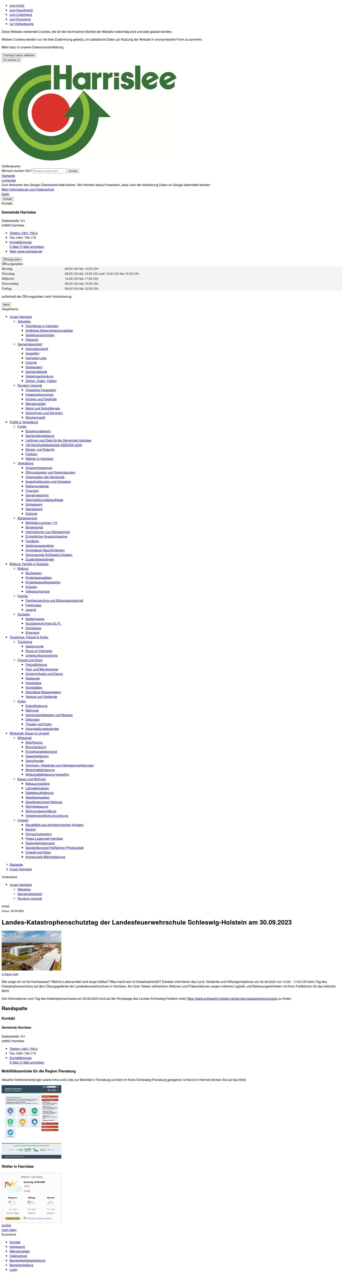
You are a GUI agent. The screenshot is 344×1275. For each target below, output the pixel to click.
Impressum (17, 1246)
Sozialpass (33, 628)
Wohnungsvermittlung (40, 811)
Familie (23, 596)
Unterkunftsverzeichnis (41, 655)
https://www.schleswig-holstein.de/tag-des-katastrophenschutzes (232, 998)
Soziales (24, 614)
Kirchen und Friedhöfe (41, 399)
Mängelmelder (35, 403)
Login (14, 1269)
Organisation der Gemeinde (44, 477)
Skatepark (32, 678)
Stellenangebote (37, 486)
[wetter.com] (13, 1219)
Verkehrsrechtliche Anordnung (46, 815)
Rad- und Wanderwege (41, 669)
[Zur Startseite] (90, 161)
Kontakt (15, 1242)
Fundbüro (32, 541)
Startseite (16, 864)
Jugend (30, 609)
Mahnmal (32, 710)
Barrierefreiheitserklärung (27, 1260)
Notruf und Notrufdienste (42, 408)
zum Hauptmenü (21, 10)
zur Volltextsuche (22, 23)
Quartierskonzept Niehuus (43, 802)
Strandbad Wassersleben (43, 692)
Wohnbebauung (36, 806)
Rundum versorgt (30, 385)
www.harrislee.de (26, 251)
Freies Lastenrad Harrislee (44, 838)
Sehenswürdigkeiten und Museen (49, 715)
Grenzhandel (34, 760)
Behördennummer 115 (41, 522)
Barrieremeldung (21, 1265)
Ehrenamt (32, 632)
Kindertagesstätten (38, 577)
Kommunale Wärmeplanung (45, 857)
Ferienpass (33, 605)
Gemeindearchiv (37, 495)
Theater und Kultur (38, 724)
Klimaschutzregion (38, 834)
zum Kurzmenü (20, 19)
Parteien (31, 454)
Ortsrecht (31, 339)
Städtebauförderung (39, 792)
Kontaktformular (21, 242)
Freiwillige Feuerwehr (40, 390)
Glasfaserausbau (37, 797)
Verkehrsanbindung (39, 376)
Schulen (31, 586)
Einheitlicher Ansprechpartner (46, 536)
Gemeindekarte (36, 371)
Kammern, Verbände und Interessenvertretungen (59, 765)
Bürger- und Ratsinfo (40, 449)
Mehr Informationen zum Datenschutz (28, 189)
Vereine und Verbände (41, 696)
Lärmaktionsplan (37, 788)
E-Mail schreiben (27, 246)
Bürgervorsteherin (38, 431)
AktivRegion (34, 742)
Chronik (31, 362)
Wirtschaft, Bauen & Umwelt (29, 733)
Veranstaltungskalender (42, 728)
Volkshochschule (37, 591)
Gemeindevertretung (39, 435)
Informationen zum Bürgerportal (47, 532)
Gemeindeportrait (30, 344)
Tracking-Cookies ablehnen (18, 55)
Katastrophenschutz (39, 394)
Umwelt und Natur (38, 852)
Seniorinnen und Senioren (44, 413)
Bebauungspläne (37, 783)
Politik (22, 426)
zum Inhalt (17, 5)
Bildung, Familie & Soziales (29, 564)
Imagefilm (32, 353)
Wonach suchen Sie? (17, 170)
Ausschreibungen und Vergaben (48, 481)
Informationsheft (36, 348)
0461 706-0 (24, 233)
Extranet (31, 513)
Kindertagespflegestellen (43, 582)
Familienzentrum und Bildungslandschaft (54, 600)
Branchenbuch (35, 747)
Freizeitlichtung (36, 664)
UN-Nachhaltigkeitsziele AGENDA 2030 (53, 445)
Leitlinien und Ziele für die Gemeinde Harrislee (58, 440)
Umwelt (23, 820)
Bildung (23, 568)
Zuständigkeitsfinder (39, 559)
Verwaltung (25, 463)
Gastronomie (34, 646)
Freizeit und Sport (30, 660)
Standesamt (33, 509)
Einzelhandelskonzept (41, 751)
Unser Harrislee (21, 316)
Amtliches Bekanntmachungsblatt (49, 330)
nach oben (9, 1229)
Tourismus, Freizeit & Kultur (29, 637)
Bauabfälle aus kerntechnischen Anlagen (54, 824)
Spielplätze (33, 683)
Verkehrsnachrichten (40, 335)
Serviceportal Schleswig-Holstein (48, 554)
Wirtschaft (24, 738)
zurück (6, 1225)
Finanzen (32, 490)
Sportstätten (33, 687)
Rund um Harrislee (38, 651)
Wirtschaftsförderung (40, 770)
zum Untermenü (21, 14)
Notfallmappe (34, 619)
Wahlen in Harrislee (39, 458)
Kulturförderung (36, 705)
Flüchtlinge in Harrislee (41, 326)
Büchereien (33, 573)
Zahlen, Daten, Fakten (41, 381)
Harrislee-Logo (36, 358)
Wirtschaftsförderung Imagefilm (47, 774)
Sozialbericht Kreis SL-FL (43, 623)
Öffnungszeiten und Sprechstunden (50, 472)
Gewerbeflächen (37, 756)
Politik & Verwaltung (24, 422)
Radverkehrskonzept (40, 843)
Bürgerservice (27, 518)
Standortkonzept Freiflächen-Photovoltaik (54, 847)
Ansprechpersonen (38, 467)
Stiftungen (32, 719)
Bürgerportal (34, 527)
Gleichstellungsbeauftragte (44, 500)
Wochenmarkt (35, 417)
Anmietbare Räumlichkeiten (45, 550)
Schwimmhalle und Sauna (44, 673)
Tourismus (25, 641)
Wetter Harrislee (32, 1177)
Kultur (22, 701)
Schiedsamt (33, 504)
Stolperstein (33, 367)
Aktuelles (24, 321)
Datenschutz (18, 1256)
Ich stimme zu (11, 60)
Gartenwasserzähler (39, 545)
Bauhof (30, 829)
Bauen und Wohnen (32, 779)
